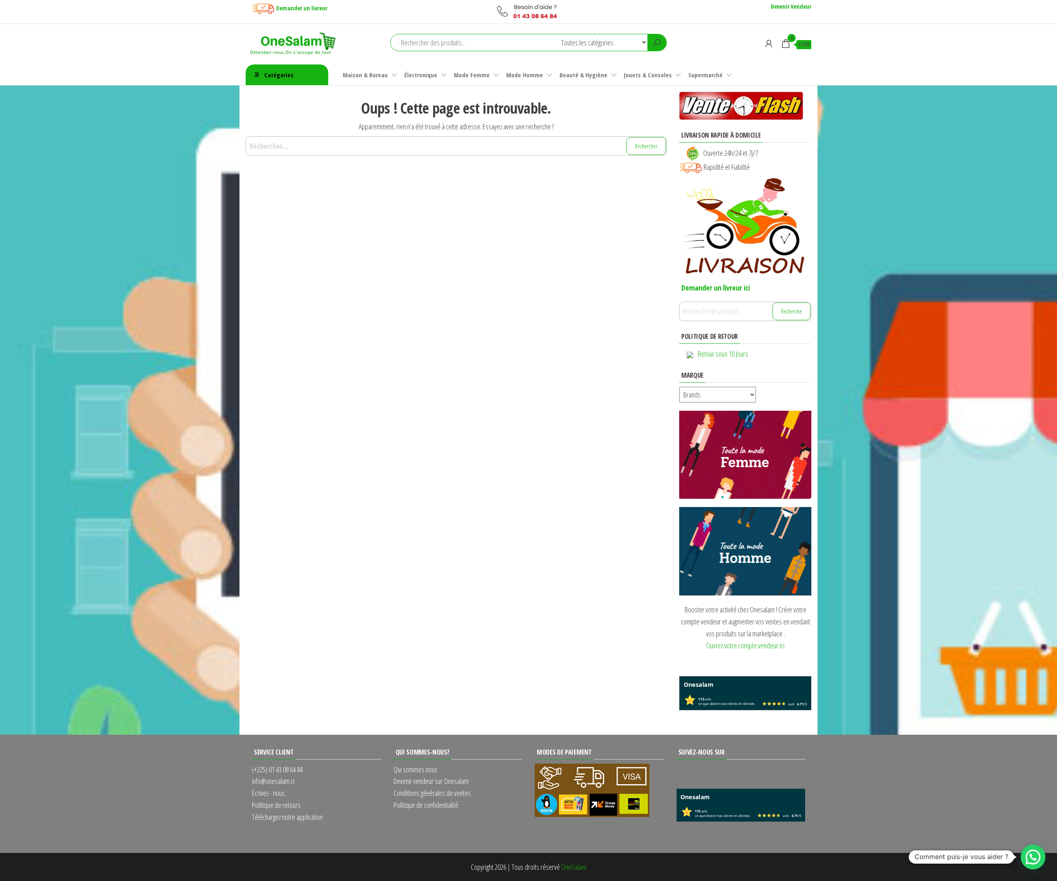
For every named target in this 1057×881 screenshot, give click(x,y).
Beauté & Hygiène (583, 75)
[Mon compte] (768, 43)
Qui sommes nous (415, 769)
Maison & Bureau (365, 75)
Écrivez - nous (268, 793)
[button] (1033, 857)
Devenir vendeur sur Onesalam (431, 781)
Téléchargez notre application (287, 817)
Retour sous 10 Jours (723, 354)
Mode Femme (472, 75)
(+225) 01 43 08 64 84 (277, 769)
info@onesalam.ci (273, 781)
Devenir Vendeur (791, 6)
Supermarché (705, 75)
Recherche (791, 311)
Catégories (279, 75)
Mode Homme (524, 75)
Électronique (420, 75)
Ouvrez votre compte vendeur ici (745, 645)
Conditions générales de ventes (432, 793)
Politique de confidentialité (425, 805)
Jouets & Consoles (648, 75)
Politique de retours (276, 805)
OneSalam (573, 867)
